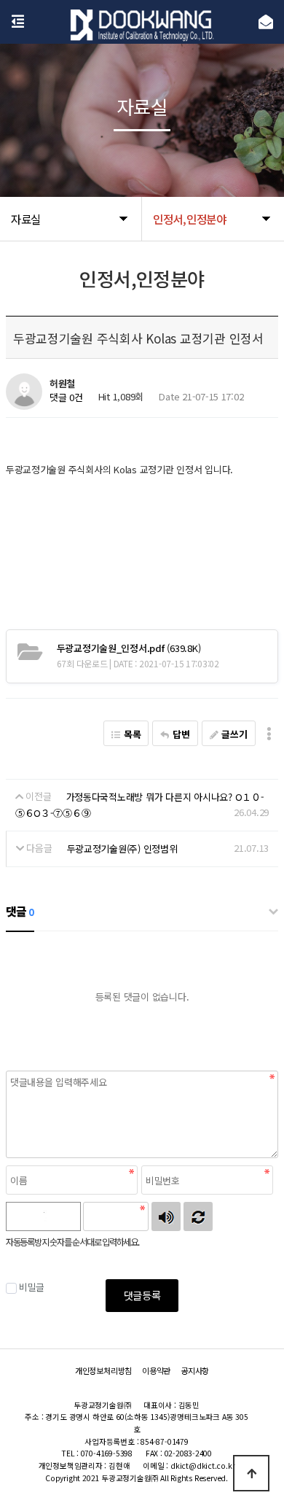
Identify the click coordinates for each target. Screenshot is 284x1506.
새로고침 (198, 1216)
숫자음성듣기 (166, 1216)
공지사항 (195, 1370)
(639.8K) (129, 648)
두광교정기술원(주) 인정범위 (122, 848)
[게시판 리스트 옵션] (269, 733)
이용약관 (156, 1370)
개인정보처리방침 (103, 1370)
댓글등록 (142, 1295)
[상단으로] (251, 1473)
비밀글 (31, 1287)
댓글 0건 (66, 398)
